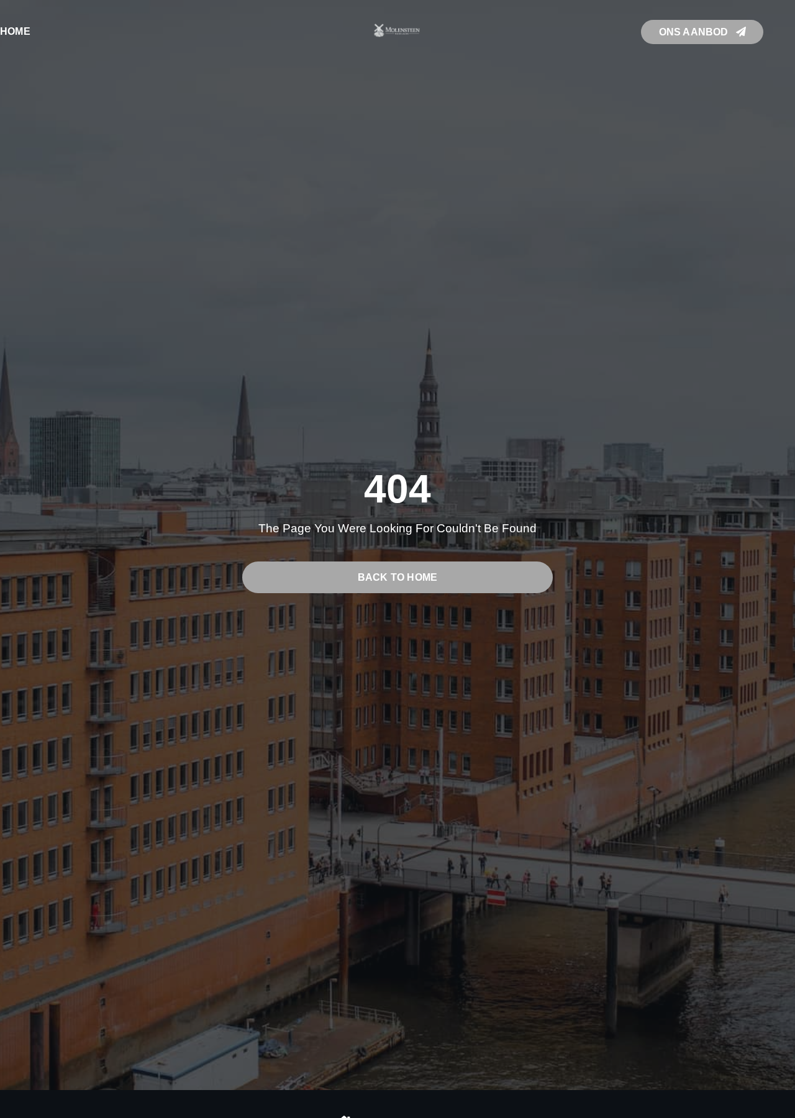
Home (15, 31)
